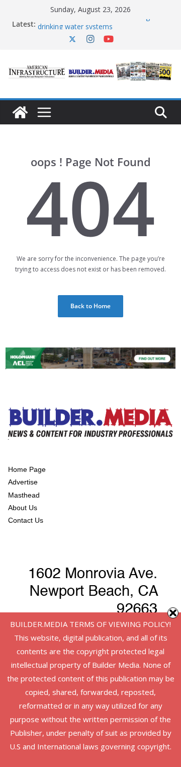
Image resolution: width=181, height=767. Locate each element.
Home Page (27, 469)
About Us (22, 508)
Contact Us (25, 520)
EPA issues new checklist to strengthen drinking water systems (101, 23)
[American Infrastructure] (20, 112)
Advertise (23, 482)
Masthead (24, 495)
